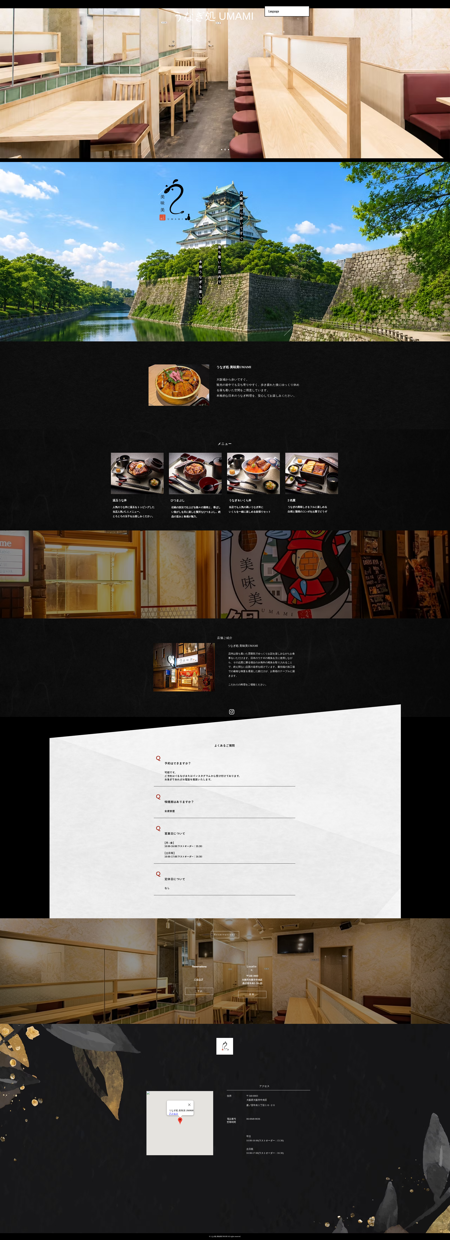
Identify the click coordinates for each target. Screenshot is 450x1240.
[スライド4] (221, 149)
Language (273, 11)
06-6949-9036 (253, 1119)
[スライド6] (224, 149)
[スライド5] (228, 149)
